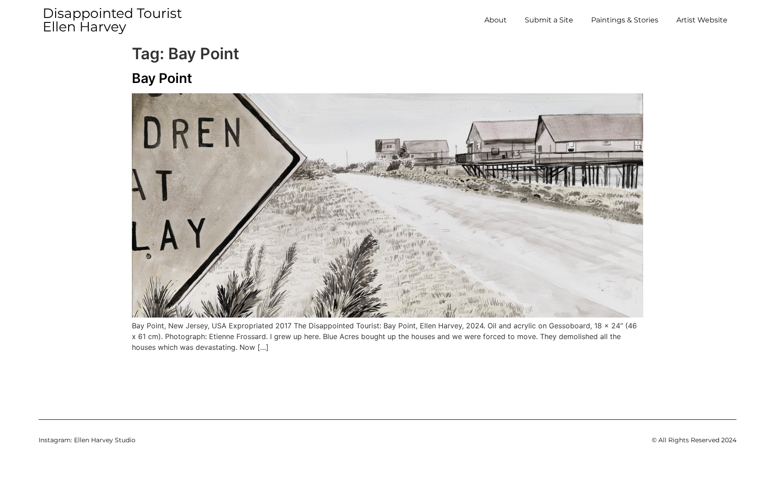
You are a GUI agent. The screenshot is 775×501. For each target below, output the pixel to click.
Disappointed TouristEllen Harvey (112, 20)
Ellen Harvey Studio (104, 440)
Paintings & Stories (624, 20)
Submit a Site (549, 20)
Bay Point (162, 78)
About (495, 20)
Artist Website (701, 20)
